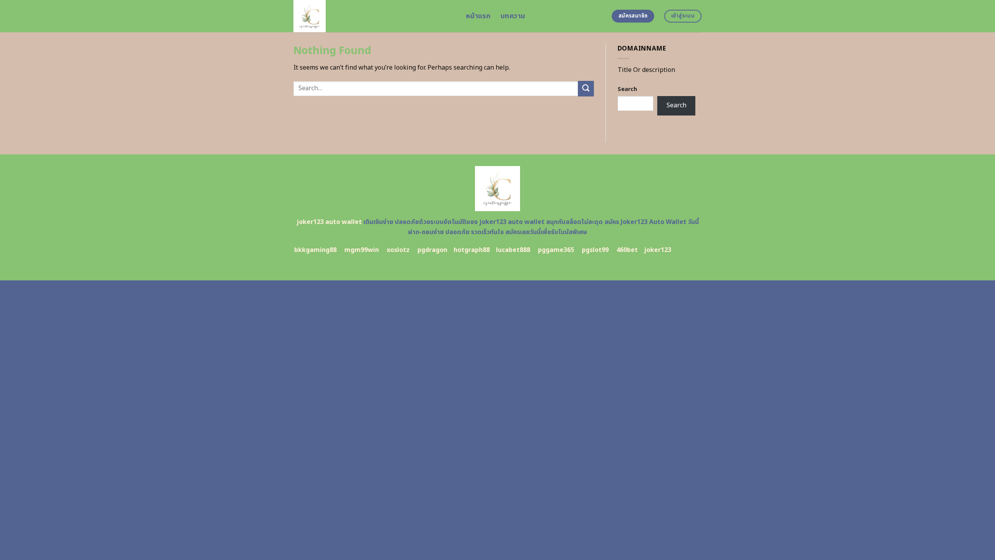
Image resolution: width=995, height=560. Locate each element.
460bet (627, 250)
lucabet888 (513, 250)
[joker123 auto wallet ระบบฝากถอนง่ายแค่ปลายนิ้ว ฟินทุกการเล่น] (373, 16)
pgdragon (432, 250)
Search (627, 89)
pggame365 (556, 250)
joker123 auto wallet (329, 222)
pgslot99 (595, 250)
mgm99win (361, 250)
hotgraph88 (472, 250)
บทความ (513, 16)
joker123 (657, 250)
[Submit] (586, 88)
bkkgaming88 (315, 250)
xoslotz (398, 250)
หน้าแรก (478, 16)
